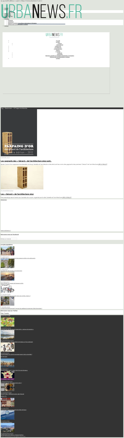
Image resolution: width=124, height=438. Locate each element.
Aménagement (8, 16)
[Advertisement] (56, 81)
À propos (6, 19)
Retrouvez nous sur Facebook (10, 234)
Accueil (6, 8)
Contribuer (11, 21)
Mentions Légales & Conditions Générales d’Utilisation (22, 23)
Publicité (10, 20)
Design (6, 17)
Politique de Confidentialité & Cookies (18, 24)
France (10, 11)
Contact (6, 26)
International (11, 12)
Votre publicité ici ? (6, 230)
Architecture (7, 15)
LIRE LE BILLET (102, 164)
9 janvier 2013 (5, 157)
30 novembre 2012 (7, 190)
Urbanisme (7, 13)
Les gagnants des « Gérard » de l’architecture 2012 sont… (26, 161)
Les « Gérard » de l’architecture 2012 (17, 194)
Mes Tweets (5, 313)
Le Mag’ (6, 9)
